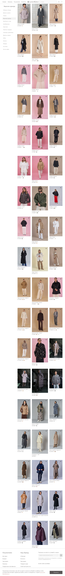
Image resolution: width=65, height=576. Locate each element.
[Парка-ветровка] (24, 287)
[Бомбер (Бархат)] (55, 378)
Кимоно (5, 40)
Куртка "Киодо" (21, 24)
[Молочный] (38, 121)
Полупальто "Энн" (36, 454)
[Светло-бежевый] (55, 238)
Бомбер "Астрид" (35, 211)
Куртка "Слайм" (35, 424)
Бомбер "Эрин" (52, 85)
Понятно (56, 572)
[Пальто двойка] (55, 439)
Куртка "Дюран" (35, 545)
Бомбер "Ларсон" (21, 176)
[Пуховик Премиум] (55, 348)
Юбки (4, 38)
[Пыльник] (24, 196)
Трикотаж (5, 26)
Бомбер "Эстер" (35, 120)
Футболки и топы (7, 21)
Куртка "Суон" (21, 237)
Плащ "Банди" (35, 241)
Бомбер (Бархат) (53, 389)
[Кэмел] (24, 360)
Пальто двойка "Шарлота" (55, 450)
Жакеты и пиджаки (7, 29)
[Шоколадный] (24, 147)
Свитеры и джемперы (8, 32)
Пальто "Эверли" (53, 419)
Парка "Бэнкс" (35, 180)
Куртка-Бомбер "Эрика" (37, 302)
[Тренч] (55, 13)
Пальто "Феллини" (53, 541)
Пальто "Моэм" (35, 28)
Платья (4, 15)
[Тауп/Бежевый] (23, 390)
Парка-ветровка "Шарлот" (23, 328)
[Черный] (37, 212)
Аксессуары (6, 49)
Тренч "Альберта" (21, 267)
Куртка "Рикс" (35, 363)
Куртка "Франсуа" (36, 485)
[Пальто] (40, 16)
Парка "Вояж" (52, 237)
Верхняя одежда (7, 18)
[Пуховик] (40, 381)
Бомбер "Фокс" (35, 150)
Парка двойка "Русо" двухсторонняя (40, 515)
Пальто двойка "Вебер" (54, 480)
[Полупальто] (55, 287)
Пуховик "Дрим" (35, 393)
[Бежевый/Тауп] (55, 360)
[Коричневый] (55, 451)
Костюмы (5, 46)
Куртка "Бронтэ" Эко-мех (23, 419)
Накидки (5, 43)
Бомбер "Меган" (21, 85)
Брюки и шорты (6, 12)
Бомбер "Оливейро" (22, 541)
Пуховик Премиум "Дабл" (54, 358)
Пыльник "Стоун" (21, 206)
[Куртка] (24, 13)
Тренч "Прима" (35, 59)
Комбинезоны (6, 24)
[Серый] (37, 121)
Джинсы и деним (7, 35)
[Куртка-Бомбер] (40, 289)
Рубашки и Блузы (7, 10)
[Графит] (37, 30)
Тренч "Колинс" (52, 24)
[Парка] (40, 168)
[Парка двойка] (40, 502)
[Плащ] (40, 229)
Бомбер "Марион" (53, 176)
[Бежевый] (23, 56)
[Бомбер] (24, 74)
